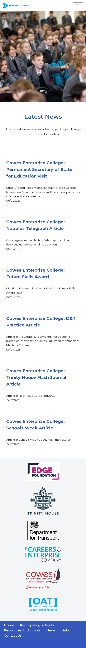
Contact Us (13, 635)
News (51, 630)
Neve (23, 644)
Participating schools (37, 625)
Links (65, 630)
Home (9, 625)
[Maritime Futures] (15, 5)
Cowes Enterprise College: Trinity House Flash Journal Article (36, 377)
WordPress (58, 644)
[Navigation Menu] (78, 5)
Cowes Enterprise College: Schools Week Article (35, 424)
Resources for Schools (22, 630)
